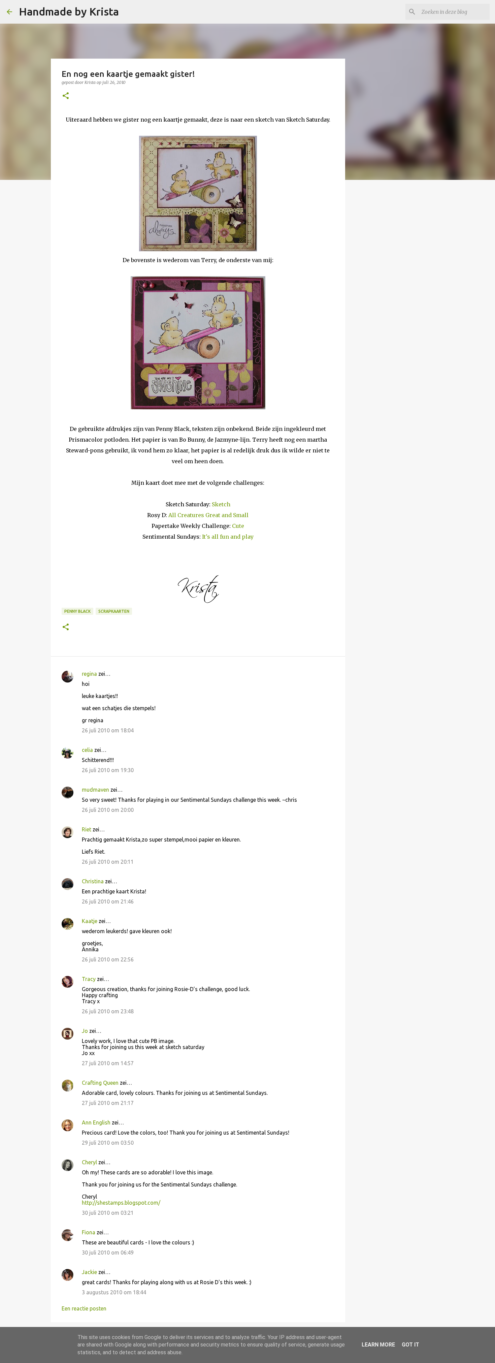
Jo (85, 1031)
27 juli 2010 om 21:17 (108, 1103)
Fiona (88, 1232)
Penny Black (77, 611)
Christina (93, 881)
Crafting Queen (100, 1083)
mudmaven (95, 790)
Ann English (96, 1122)
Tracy (89, 979)
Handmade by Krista (69, 11)
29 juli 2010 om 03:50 (108, 1143)
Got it (410, 1344)
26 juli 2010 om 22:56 (108, 959)
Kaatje (89, 921)
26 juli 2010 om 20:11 (108, 862)
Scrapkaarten (113, 611)
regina (89, 674)
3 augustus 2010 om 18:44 (114, 1292)
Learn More (378, 1344)
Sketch (221, 504)
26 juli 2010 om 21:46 (108, 901)
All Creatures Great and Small (208, 515)
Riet (86, 829)
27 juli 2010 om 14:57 (108, 1063)
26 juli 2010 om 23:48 (108, 1011)
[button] (66, 96)
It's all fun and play (228, 536)
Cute (238, 525)
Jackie (89, 1272)
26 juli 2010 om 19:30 (108, 770)
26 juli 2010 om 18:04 (108, 730)
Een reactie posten (84, 1308)
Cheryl (89, 1162)
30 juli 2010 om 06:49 (108, 1252)
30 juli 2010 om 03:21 (108, 1213)
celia (87, 750)
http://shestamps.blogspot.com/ (121, 1203)
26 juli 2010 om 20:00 (108, 810)
